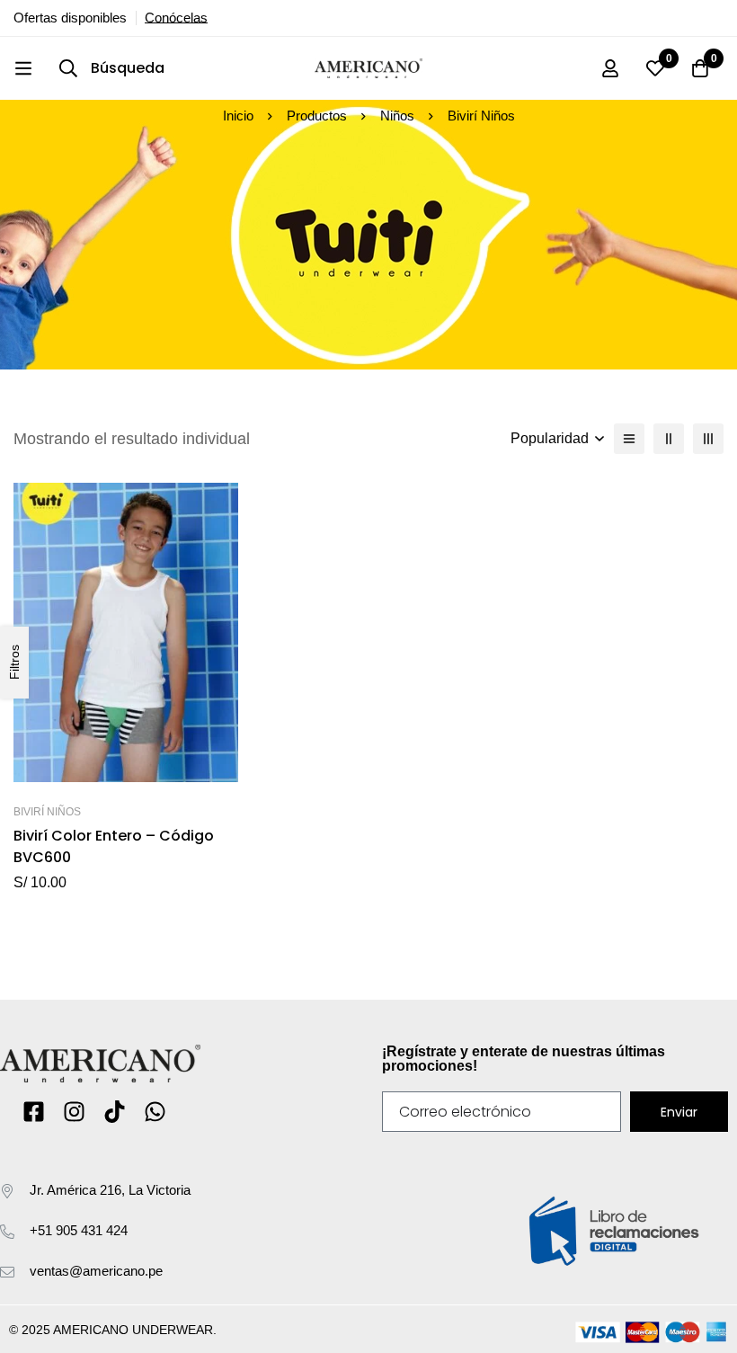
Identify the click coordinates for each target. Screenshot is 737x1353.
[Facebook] (33, 1111)
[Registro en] (610, 68)
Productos (317, 115)
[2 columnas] (668, 438)
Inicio (238, 115)
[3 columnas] (708, 438)
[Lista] (629, 438)
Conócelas (176, 18)
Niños (397, 115)
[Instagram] (74, 1111)
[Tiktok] (114, 1111)
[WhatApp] (155, 1111)
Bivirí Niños (47, 812)
